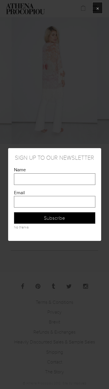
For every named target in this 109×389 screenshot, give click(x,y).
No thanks (21, 227)
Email (19, 193)
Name (20, 170)
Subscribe (54, 218)
